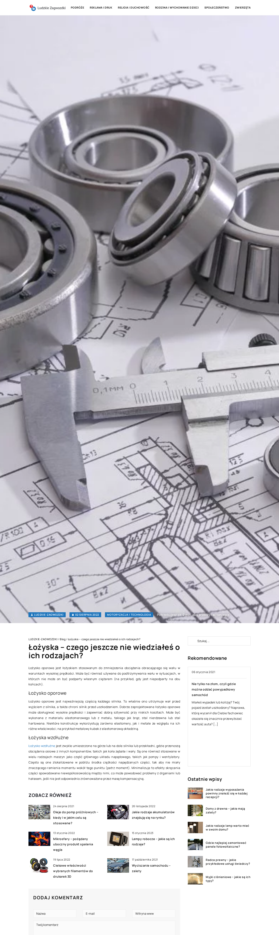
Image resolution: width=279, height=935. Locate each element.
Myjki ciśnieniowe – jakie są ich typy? (228, 879)
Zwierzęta (243, 7)
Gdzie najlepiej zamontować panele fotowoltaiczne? (226, 844)
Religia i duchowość (133, 7)
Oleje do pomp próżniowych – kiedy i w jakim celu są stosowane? (76, 817)
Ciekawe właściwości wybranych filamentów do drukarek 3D (73, 871)
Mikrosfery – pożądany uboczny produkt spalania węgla (73, 844)
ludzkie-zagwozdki (49, 614)
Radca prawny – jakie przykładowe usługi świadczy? (228, 861)
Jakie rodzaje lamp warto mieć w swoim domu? (227, 827)
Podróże (77, 7)
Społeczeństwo (216, 7)
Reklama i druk (101, 7)
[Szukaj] (192, 640)
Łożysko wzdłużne (41, 746)
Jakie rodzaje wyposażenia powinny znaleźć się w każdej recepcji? (226, 793)
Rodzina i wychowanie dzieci (177, 7)
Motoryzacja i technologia (129, 614)
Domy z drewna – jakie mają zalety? (225, 810)
